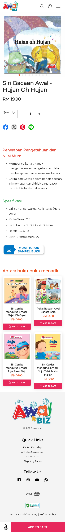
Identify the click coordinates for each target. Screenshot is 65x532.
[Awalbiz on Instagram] (28, 481)
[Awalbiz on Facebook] (19, 481)
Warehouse (32, 456)
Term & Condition (19, 514)
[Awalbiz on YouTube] (37, 481)
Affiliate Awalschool (32, 452)
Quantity (9, 112)
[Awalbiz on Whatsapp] (46, 481)
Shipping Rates (32, 461)
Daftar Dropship (32, 447)
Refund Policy (48, 514)
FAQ (34, 514)
